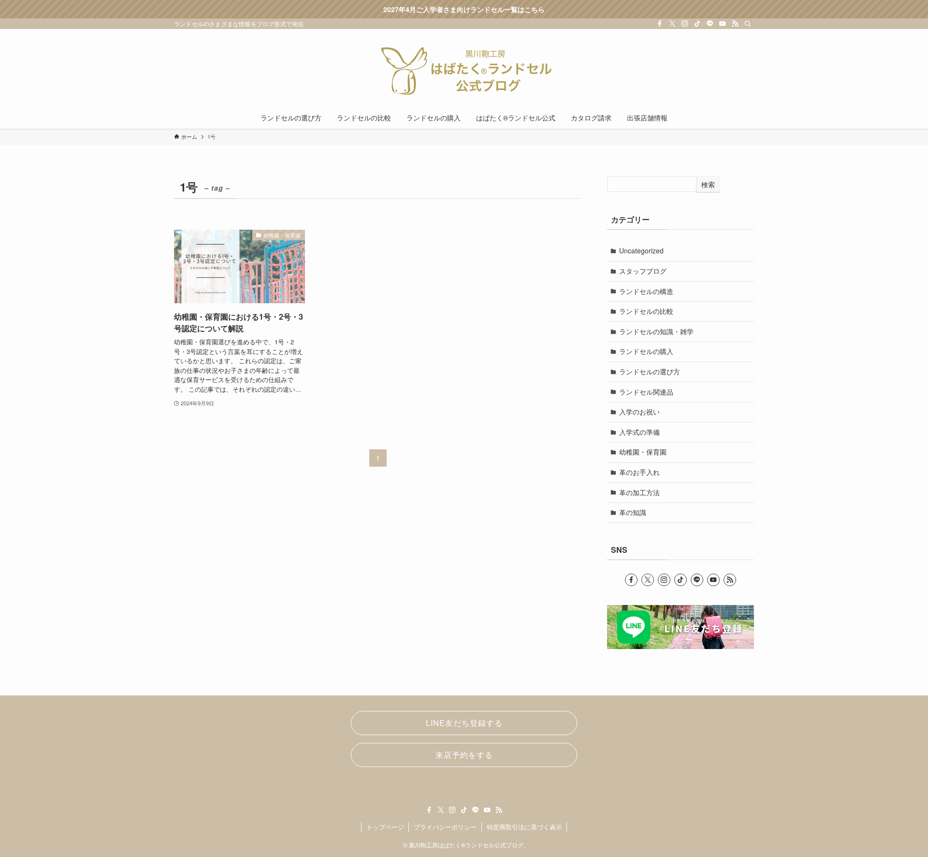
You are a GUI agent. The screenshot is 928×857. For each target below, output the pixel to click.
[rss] (735, 23)
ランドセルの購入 (646, 351)
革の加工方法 (639, 492)
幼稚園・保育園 (643, 452)
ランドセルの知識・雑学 (656, 331)
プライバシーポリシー (445, 826)
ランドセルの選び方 (649, 371)
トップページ (385, 826)
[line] (710, 23)
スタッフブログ (643, 271)
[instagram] (685, 23)
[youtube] (722, 23)
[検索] (747, 23)
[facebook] (659, 23)
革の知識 (632, 512)
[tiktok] (697, 23)
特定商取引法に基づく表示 (524, 826)
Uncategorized (641, 250)
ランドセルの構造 (646, 291)
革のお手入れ (639, 472)
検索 (708, 184)
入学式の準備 (639, 432)
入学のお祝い (639, 411)
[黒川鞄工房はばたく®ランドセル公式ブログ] (464, 70)
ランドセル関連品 (646, 392)
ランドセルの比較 (646, 311)
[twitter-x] (672, 23)
